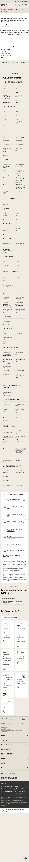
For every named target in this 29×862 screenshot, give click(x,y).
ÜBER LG (4, 758)
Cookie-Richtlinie (21, 789)
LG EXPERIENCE (7, 754)
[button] (15, 5)
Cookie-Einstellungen (7, 791)
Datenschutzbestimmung (8, 789)
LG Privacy (9, 581)
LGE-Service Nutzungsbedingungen (10, 786)
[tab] (5, 62)
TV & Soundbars (10, 9)
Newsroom (17, 1)
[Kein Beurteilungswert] (5, 26)
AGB (23, 791)
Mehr (2, 57)
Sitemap (3, 783)
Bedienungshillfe (13, 794)
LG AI (3, 768)
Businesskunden (23, 1)
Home (3, 9)
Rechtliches (18, 791)
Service (3, 763)
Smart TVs (19, 9)
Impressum (4, 794)
